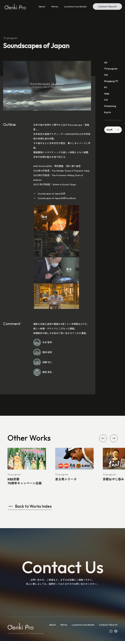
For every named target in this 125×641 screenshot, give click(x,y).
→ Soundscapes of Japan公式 (49, 193)
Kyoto (107, 112)
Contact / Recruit (107, 6)
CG (106, 99)
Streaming (110, 106)
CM (106, 74)
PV (105, 87)
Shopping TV (111, 81)
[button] (103, 438)
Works (54, 6)
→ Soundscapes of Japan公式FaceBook (54, 198)
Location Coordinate (75, 6)
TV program (111, 68)
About (42, 6)
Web (106, 93)
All (105, 62)
